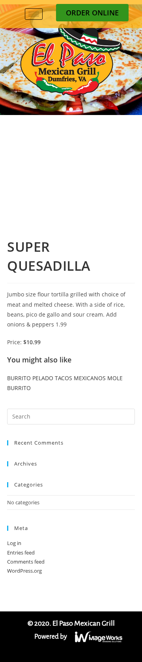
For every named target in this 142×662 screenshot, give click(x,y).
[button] (64, 109)
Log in (14, 543)
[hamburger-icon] (34, 14)
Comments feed (26, 561)
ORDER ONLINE (92, 12)
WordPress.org (24, 570)
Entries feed (21, 552)
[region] (71, 59)
